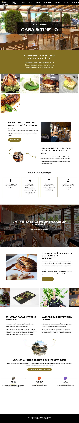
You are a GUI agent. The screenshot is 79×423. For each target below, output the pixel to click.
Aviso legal (40, 418)
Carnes (30, 2)
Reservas (57, 2)
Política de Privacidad (34, 418)
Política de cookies (45, 418)
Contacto (66, 2)
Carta (23, 2)
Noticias (38, 2)
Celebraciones (48, 2)
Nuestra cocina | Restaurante (15, 3)
